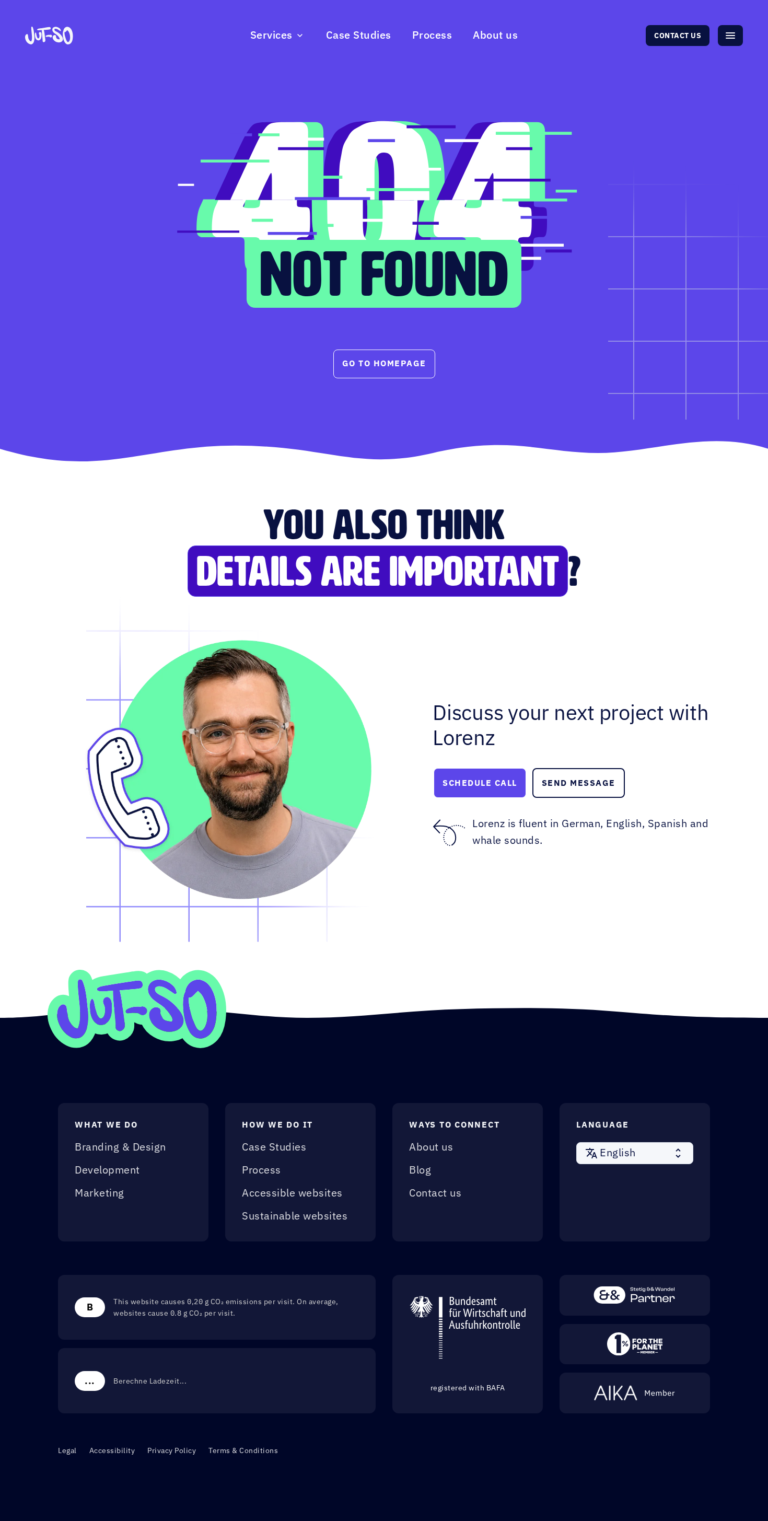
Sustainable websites (294, 1216)
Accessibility (112, 1450)
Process (432, 35)
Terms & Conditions (243, 1450)
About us (495, 35)
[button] (634, 1153)
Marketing (99, 1193)
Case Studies (358, 35)
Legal (67, 1450)
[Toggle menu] (730, 35)
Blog (420, 1170)
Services (271, 35)
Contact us (677, 35)
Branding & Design (120, 1147)
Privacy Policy (171, 1450)
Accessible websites (292, 1193)
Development (107, 1170)
